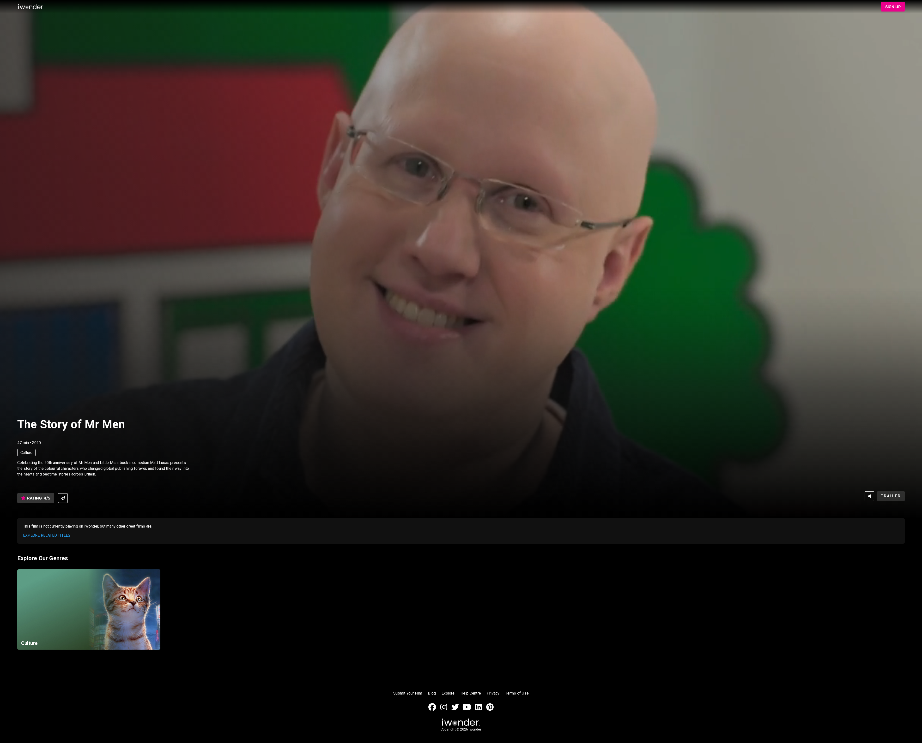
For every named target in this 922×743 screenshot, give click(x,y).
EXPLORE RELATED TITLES (46, 535)
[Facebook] (432, 709)
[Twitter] (455, 709)
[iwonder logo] (30, 6)
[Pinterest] (490, 709)
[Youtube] (467, 709)
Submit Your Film (407, 693)
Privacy (493, 693)
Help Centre (471, 693)
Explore (448, 693)
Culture (26, 452)
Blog (432, 693)
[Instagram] (443, 709)
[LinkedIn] (478, 709)
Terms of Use (516, 693)
